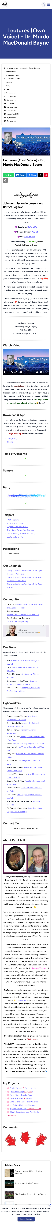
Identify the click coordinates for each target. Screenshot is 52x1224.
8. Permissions (9, 93)
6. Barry (7, 86)
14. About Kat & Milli (11, 114)
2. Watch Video (10, 72)
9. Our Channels (10, 96)
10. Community (10, 100)
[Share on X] (40, 175)
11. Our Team (9, 103)
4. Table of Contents (12, 79)
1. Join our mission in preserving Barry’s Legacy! (22, 68)
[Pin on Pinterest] (46, 175)
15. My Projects (10, 118)
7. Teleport (8, 89)
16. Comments (10, 121)
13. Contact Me (10, 111)
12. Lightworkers (10, 107)
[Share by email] (5, 180)
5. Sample (8, 82)
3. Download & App (11, 75)
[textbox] (26, 667)
